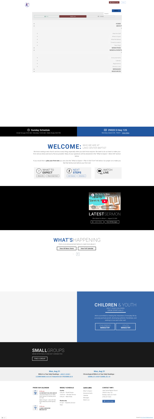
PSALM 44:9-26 (56, 376)
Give (123, 2)
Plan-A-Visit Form (53, 176)
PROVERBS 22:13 (68, 376)
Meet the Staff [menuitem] (117, 33)
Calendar (85, 395)
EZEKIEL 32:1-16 (105, 376)
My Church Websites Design (147, 417)
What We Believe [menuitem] (116, 39)
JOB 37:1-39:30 (64, 374)
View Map (125, 133)
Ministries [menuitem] (116, 48)
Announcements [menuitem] (116, 58)
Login (4, 417)
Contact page (109, 401)
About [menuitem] (119, 27)
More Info (41, 176)
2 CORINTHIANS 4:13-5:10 (43, 376)
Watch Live (114, 2)
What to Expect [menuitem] (116, 36)
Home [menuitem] (118, 24)
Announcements (87, 393)
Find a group (39, 359)
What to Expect (87, 391)
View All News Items (67, 248)
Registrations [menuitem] (117, 63)
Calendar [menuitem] (118, 60)
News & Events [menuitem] (116, 51)
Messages (86, 397)
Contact (102, 16)
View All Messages (111, 222)
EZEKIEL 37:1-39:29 (93, 376)
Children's (105, 326)
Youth (125, 326)
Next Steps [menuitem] (117, 45)
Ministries (82, 176)
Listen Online (98, 222)
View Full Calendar (87, 248)
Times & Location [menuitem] (116, 42)
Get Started (71, 176)
